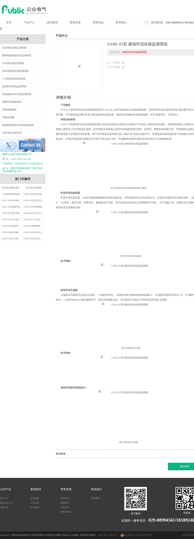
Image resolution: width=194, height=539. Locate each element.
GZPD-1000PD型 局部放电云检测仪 (38, 238)
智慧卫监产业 (6, 503)
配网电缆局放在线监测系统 (16, 55)
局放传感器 (8, 117)
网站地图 (95, 498)
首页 (9, 22)
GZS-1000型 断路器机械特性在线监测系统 (41, 226)
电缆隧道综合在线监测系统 (16, 94)
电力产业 (4, 498)
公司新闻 (34, 498)
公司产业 (5, 489)
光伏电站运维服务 (34, 188)
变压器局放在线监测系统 (15, 71)
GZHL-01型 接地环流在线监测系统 (17, 207)
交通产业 (4, 507)
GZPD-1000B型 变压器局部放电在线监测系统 (43, 232)
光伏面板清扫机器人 (12, 194)
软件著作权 (66, 512)
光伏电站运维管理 (12, 132)
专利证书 (65, 507)
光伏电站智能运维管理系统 (13, 188)
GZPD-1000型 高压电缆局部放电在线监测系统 (43, 194)
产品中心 (29, 22)
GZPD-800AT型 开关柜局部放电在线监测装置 (43, 213)
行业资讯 (34, 503)
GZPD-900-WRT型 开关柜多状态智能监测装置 (21, 219)
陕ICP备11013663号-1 (109, 535)
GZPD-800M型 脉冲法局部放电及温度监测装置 (22, 226)
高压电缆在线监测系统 (14, 47)
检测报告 (65, 503)
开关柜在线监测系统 (13, 63)
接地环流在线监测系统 (14, 86)
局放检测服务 (9, 109)
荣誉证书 (65, 498)
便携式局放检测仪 (12, 102)
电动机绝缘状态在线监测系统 (18, 125)
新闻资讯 (35, 489)
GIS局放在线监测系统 (14, 78)
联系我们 (121, 22)
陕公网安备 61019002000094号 (138, 535)
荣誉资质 (75, 22)
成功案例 (52, 22)
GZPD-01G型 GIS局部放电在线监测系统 (19, 238)
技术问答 (34, 507)
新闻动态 (98, 22)
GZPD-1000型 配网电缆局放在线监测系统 (41, 207)
